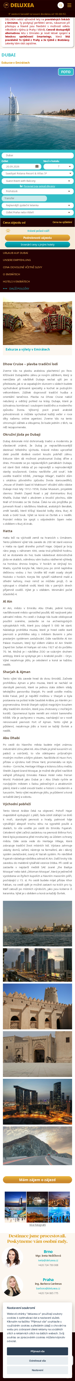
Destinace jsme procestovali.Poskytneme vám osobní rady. (37, 1238)
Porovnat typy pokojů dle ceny (39, 186)
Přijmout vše (38, 1351)
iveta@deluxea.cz (48, 1260)
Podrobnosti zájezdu (37, 238)
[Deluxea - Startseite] (19, 5)
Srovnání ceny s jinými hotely (37, 244)
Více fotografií (37, 1225)
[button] (37, 173)
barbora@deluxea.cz (48, 1288)
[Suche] (61, 5)
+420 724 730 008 (48, 1265)
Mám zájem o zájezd (37, 1179)
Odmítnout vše (37, 1360)
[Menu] (68, 5)
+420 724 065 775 (48, 1293)
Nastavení (37, 1370)
